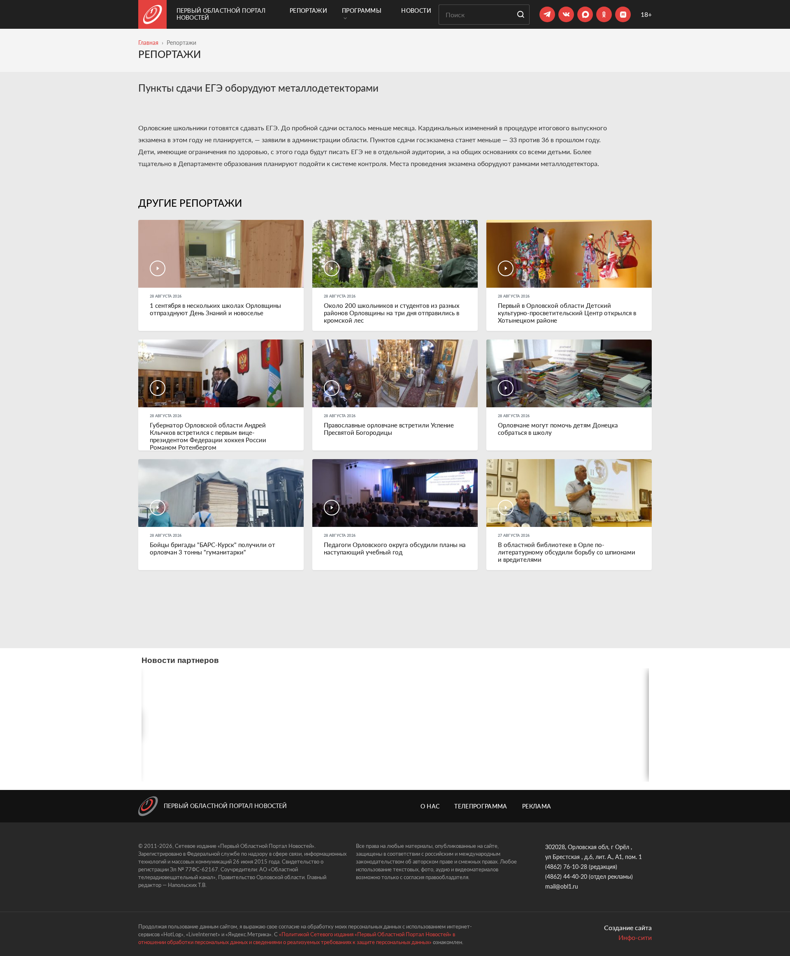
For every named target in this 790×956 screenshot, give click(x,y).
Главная (148, 42)
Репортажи (308, 10)
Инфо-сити (635, 937)
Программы (361, 10)
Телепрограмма (480, 806)
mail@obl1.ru (561, 886)
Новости (416, 10)
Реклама (536, 806)
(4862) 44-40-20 (566, 876)
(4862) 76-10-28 (566, 866)
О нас (430, 806)
